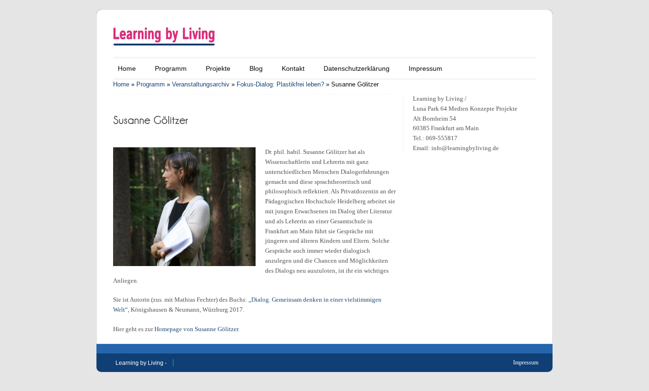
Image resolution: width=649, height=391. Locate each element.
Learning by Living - (141, 363)
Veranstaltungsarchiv (200, 84)
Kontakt (293, 68)
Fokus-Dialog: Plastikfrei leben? (280, 84)
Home (127, 68)
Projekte (218, 68)
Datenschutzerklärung (357, 68)
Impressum (425, 68)
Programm (171, 68)
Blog (256, 68)
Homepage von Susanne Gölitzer (196, 329)
